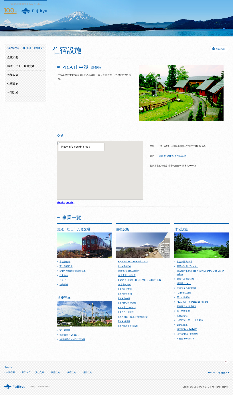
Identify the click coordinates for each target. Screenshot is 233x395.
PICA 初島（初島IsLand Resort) (192, 301)
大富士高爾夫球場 (185, 278)
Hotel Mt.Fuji (124, 266)
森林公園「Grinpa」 (70, 334)
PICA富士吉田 (125, 289)
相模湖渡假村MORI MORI (72, 339)
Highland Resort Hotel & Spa (133, 261)
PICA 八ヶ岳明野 (126, 312)
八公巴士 (64, 279)
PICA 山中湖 (124, 298)
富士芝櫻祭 (182, 315)
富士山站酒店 (124, 284)
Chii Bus (64, 275)
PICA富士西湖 (125, 293)
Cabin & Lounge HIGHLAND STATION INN (139, 279)
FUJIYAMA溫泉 (184, 292)
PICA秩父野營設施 (127, 302)
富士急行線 (65, 261)
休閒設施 (12, 92)
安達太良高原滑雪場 (186, 288)
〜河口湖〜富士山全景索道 (190, 320)
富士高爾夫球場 (184, 261)
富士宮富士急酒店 (127, 275)
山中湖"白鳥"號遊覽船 (187, 333)
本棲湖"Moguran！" (187, 338)
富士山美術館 (183, 297)
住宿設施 (12, 83)
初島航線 (64, 284)
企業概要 (12, 57)
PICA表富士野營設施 (128, 325)
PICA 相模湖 (124, 321)
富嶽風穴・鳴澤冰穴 (186, 306)
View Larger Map (65, 202)
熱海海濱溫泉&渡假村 (128, 270)
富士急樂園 (65, 330)
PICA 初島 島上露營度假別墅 (133, 316)
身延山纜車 (182, 324)
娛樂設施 (55, 372)
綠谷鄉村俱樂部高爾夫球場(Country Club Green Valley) (200, 272)
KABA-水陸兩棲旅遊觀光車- (73, 270)
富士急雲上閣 (183, 310)
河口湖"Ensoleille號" (187, 329)
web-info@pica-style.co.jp (172, 155)
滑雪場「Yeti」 (184, 283)
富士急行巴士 (66, 266)
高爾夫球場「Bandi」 (187, 266)
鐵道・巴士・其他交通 (21, 66)
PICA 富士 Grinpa (127, 307)
